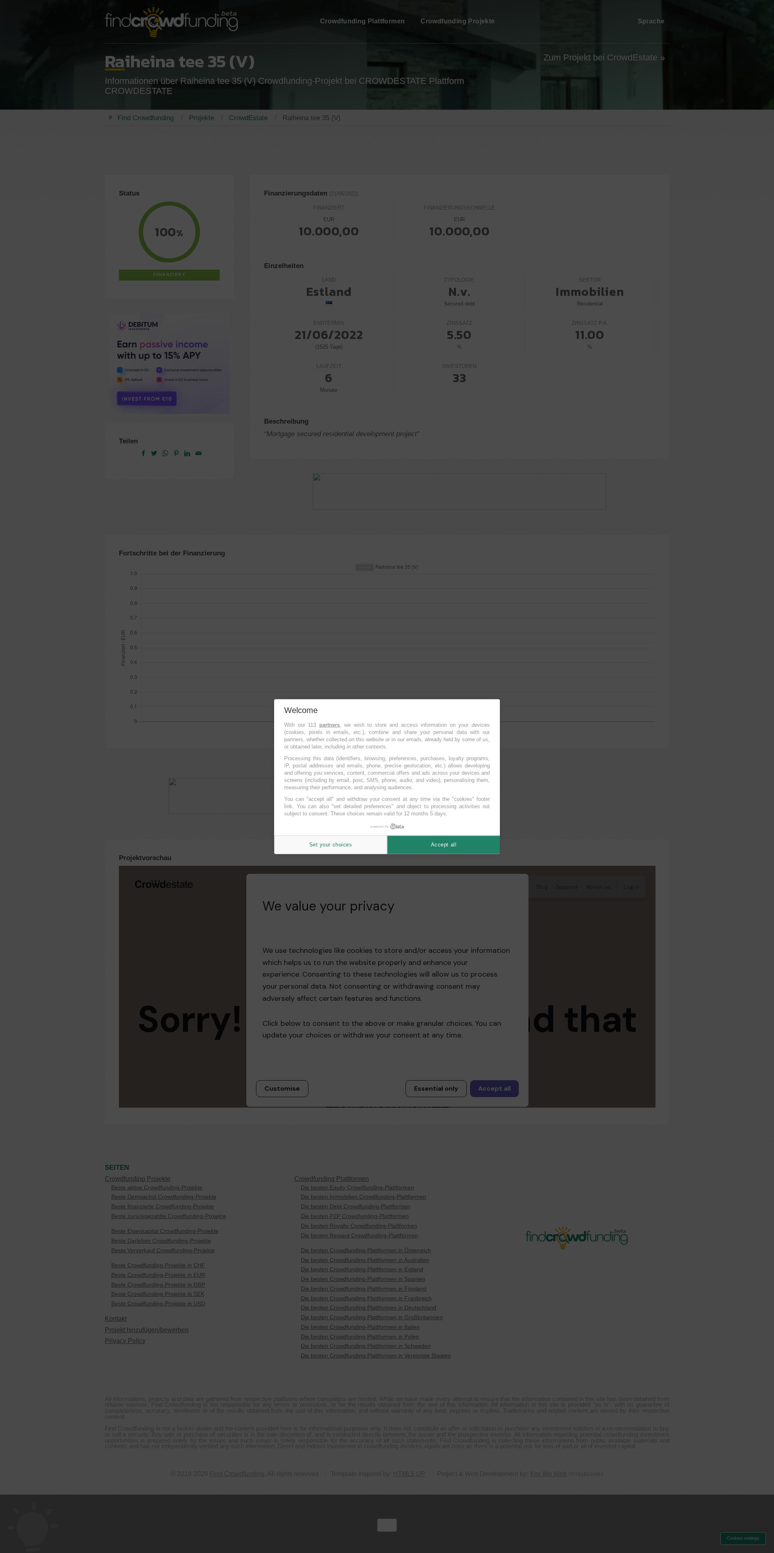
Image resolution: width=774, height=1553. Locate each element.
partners (329, 725)
